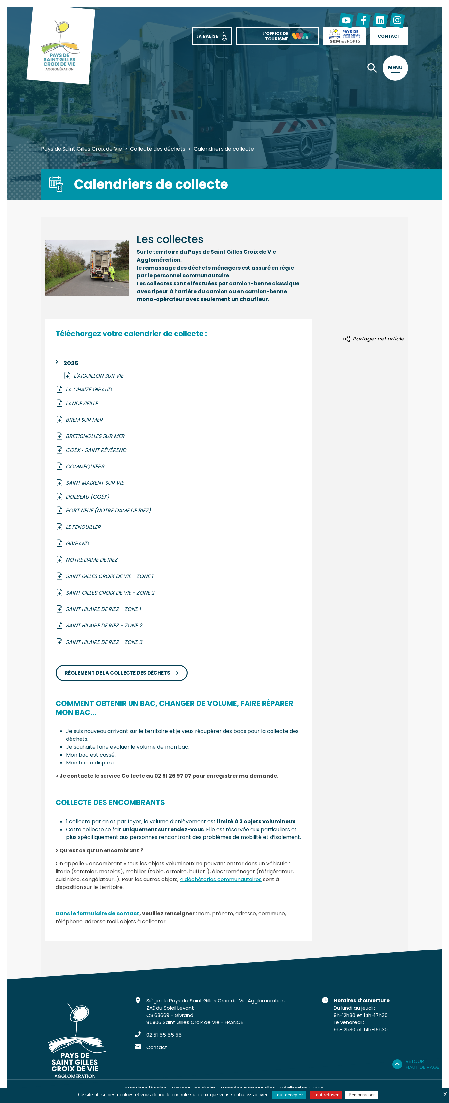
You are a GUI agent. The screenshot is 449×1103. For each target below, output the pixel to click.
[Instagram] (397, 20)
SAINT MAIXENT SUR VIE (95, 483)
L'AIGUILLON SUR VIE (98, 376)
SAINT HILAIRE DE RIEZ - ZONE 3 (104, 642)
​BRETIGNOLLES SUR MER (95, 436)
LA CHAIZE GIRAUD (89, 389)
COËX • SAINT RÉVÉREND (96, 450)
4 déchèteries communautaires (221, 879)
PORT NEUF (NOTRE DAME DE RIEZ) (108, 510)
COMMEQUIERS (85, 466)
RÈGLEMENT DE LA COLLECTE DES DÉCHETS (117, 672)
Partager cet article (378, 338)
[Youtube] (346, 20)
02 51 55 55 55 (164, 1034)
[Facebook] (363, 20)
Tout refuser (326, 1094)
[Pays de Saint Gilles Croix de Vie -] (60, 46)
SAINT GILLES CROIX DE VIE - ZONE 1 (109, 576)
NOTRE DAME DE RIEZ (91, 560)
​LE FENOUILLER (83, 527)
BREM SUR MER (84, 420)
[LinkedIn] (380, 20)
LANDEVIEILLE (82, 403)
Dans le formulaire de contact (97, 913)
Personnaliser (362, 1094)
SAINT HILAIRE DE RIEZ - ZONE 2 (104, 625)
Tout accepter (289, 1094)
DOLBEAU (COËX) (87, 497)
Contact (156, 1047)
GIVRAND (77, 543)
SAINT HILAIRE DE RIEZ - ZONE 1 (103, 609)
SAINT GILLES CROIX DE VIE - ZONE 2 (110, 593)
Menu (395, 67)
